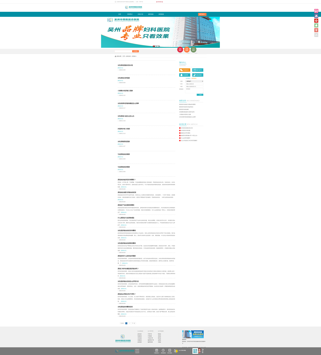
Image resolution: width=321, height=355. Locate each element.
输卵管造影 (150, 342)
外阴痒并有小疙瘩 (124, 129)
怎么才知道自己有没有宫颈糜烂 (189, 140)
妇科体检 (137, 351)
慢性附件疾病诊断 (184, 109)
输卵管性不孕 (151, 340)
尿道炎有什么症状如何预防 (127, 256)
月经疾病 (140, 338)
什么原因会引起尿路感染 (126, 218)
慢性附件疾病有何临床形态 (186, 107)
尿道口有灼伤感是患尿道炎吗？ (128, 268)
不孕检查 (150, 336)
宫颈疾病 (140, 340)
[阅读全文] (120, 67)
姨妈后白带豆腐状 (185, 133)
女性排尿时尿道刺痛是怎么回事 (187, 117)
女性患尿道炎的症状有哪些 (127, 230)
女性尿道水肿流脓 (185, 130)
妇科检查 (140, 342)
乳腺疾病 (140, 336)
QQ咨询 (185, 75)
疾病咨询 (186, 70)
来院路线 (161, 14)
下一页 (133, 323)
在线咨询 (137, 352)
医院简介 (130, 14)
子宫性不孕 (150, 338)
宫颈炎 (159, 342)
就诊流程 (199, 75)
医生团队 (170, 353)
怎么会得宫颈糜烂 (185, 138)
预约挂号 (199, 70)
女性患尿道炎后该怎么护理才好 (128, 281)
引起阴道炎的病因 (124, 154)
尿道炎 (134, 56)
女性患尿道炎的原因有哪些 (127, 243)
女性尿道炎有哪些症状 (125, 307)
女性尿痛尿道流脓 (124, 141)
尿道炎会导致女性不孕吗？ (127, 294)
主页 (123, 56)
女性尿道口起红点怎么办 (126, 116)
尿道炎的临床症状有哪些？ (127, 179)
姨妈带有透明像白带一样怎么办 (189, 135)
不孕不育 (150, 334)
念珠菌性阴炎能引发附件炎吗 (186, 112)
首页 (119, 14)
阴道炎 (159, 334)
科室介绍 (140, 14)
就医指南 (150, 14)
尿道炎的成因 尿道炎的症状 (127, 192)
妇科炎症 (128, 56)
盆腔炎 (159, 340)
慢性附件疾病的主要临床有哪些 (187, 104)
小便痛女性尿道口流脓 (185, 114)
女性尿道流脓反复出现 (187, 128)
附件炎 (159, 338)
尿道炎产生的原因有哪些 (126, 205)
